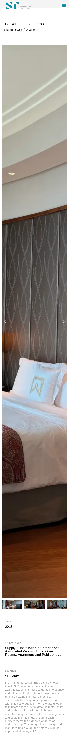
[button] (64, 6)
